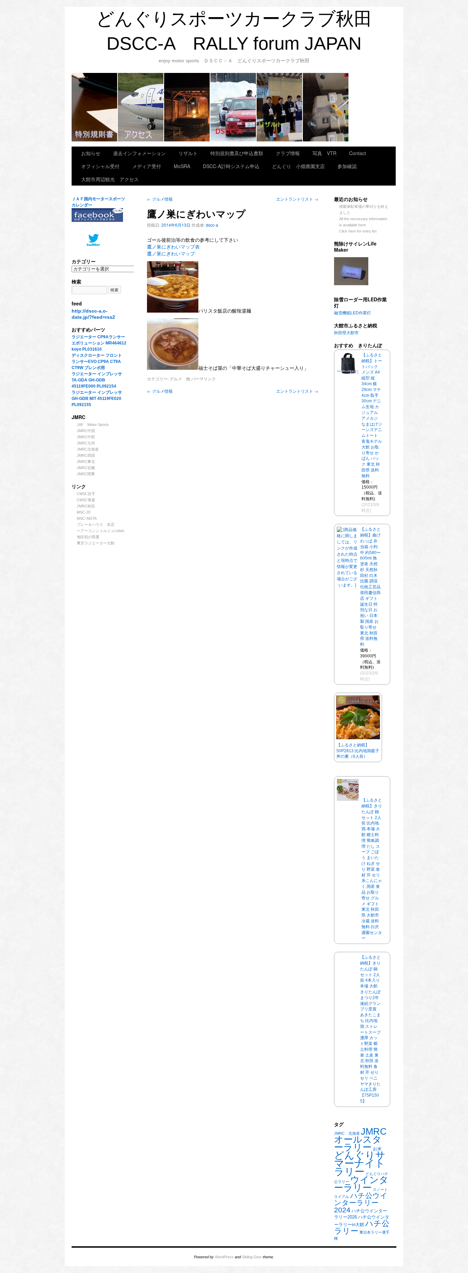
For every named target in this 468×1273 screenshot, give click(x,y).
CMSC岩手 (86, 494)
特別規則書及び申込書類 (95, 107)
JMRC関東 (86, 474)
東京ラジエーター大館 (95, 543)
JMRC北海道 (88, 449)
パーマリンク (203, 378)
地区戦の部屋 (88, 537)
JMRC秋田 (86, 506)
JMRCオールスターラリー (360, 1139)
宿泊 (187, 107)
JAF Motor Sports (93, 425)
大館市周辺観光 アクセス (141, 107)
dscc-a (212, 225)
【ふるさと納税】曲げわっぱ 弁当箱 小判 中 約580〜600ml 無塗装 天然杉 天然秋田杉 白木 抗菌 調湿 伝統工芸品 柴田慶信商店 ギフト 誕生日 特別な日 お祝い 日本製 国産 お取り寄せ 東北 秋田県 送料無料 (370, 587)
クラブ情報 (233, 107)
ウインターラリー (361, 1183)
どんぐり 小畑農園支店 (298, 166)
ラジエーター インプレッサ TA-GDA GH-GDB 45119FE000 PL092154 (97, 380)
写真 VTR (324, 153)
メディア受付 (146, 166)
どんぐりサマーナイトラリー (359, 1163)
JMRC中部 (86, 437)
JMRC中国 (86, 431)
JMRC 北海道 (347, 1133)
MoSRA (326, 107)
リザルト (280, 107)
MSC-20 (83, 512)
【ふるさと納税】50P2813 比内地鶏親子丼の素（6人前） (357, 751)
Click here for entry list (358, 231)
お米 (377, 1148)
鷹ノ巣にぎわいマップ (171, 253)
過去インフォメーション (139, 153)
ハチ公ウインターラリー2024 (360, 1203)
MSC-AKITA (87, 518)
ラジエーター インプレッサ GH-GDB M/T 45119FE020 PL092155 (97, 398)
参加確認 (347, 166)
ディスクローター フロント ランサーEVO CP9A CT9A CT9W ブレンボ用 (99, 361)
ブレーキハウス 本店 (95, 524)
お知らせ (90, 153)
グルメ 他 (180, 378)
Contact (357, 153)
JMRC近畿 (86, 468)
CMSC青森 (86, 500)
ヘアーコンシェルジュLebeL (101, 531)
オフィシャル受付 (100, 166)
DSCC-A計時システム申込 (231, 166)
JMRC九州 (86, 443)
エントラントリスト (297, 199)
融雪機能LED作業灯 (352, 313)
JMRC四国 (86, 455)
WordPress (224, 1257)
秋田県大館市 (346, 332)
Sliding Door (252, 1257)
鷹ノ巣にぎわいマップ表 (173, 247)
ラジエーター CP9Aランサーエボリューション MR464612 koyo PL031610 (99, 343)
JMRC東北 (86, 461)
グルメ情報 (162, 199)
